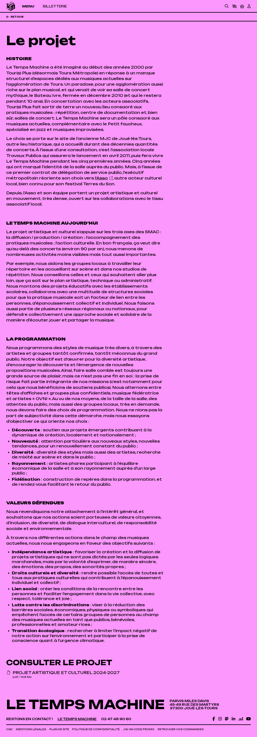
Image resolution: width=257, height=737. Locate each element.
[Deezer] (240, 718)
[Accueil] (10, 6)
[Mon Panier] (242, 6)
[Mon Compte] (249, 6)
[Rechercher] (226, 6)
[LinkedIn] (233, 718)
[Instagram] (220, 718)
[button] (234, 6)
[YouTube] (248, 718)
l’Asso (101, 178)
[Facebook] (213, 718)
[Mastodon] (226, 718)
